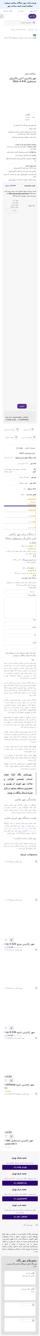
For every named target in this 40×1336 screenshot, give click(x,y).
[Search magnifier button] (34, 22)
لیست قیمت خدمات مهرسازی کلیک (19, 193)
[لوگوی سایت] (16, 16)
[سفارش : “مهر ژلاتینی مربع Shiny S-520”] (11, 940)
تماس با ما (20, 11)
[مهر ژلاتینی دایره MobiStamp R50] (20, 1056)
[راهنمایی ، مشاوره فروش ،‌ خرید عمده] (6, 413)
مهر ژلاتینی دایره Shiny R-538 (19, 1032)
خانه (36, 29)
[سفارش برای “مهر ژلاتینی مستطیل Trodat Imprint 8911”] (11, 1136)
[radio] (12, 200)
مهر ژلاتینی (30, 29)
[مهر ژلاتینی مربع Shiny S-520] (20, 879)
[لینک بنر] (20, 4)
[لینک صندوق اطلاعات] (28, 429)
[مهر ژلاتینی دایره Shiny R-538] (20, 968)
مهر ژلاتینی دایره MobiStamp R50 (18, 1086)
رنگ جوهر (31, 206)
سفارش (22, 406)
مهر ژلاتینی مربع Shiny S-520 (18, 944)
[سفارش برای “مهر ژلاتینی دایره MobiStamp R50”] (11, 1080)
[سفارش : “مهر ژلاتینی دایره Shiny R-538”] (11, 1028)
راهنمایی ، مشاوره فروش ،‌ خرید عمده (16, 417)
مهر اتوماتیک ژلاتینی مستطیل (18, 29)
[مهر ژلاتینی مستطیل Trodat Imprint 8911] (20, 1112)
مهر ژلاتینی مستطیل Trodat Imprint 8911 (18, 1142)
